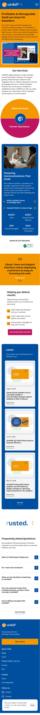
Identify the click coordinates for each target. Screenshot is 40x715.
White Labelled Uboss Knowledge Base (16, 201)
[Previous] (6, 53)
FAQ (3, 669)
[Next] (33, 53)
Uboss (4, 679)
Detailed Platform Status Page (19, 208)
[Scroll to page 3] (20, 61)
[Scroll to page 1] (15, 61)
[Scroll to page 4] (22, 61)
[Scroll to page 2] (18, 61)
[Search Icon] (21, 4)
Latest (4, 657)
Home (4, 653)
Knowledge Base (7, 682)
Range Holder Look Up (11, 661)
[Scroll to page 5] (24, 61)
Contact (4, 665)
